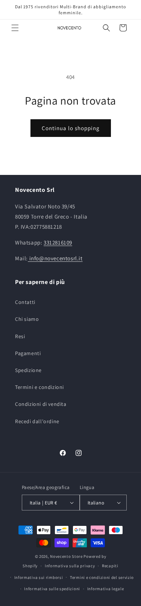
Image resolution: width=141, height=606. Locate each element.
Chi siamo (27, 319)
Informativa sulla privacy (70, 565)
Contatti (25, 302)
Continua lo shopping (71, 128)
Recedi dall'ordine (37, 421)
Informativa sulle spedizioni (52, 588)
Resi (20, 336)
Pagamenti (28, 353)
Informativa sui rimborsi (38, 577)
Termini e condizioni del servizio (102, 577)
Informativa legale (105, 588)
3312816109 (58, 242)
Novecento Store (66, 556)
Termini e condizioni (39, 387)
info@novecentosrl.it (55, 258)
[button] (15, 28)
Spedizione (28, 370)
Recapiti (110, 565)
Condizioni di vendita (41, 404)
